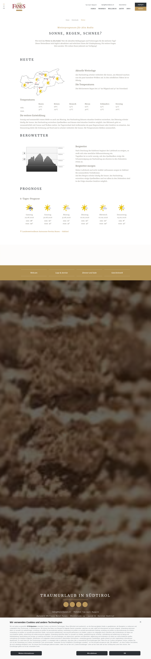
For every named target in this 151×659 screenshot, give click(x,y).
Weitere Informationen (26, 653)
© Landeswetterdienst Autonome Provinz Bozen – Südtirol (44, 231)
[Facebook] (66, 604)
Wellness (112, 9)
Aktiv (121, 9)
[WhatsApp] (129, 5)
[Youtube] (78, 604)
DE (4, 4)
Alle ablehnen (92, 653)
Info (128, 9)
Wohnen (102, 9)
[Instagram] (72, 604)
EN (4, 8)
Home (67, 20)
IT (4, 6)
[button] (140, 622)
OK (125, 653)
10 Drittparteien (32, 626)
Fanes (93, 9)
